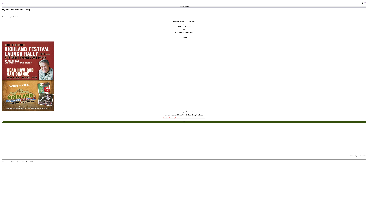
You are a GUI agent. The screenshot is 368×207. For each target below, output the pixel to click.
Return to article (6, 4)
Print (365, 2)
